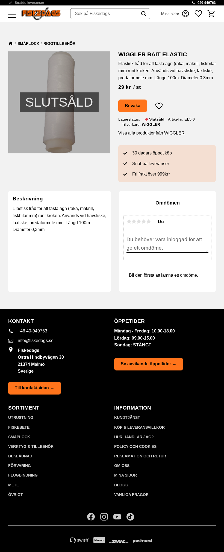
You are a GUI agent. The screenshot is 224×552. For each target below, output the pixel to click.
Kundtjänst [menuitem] (127, 417)
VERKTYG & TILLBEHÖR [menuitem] (31, 446)
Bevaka (132, 105)
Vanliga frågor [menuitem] (131, 494)
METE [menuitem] (13, 485)
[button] (12, 15)
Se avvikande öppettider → (148, 363)
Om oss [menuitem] (121, 465)
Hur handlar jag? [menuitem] (134, 437)
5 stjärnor (148, 221)
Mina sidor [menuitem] (125, 475)
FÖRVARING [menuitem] (19, 465)
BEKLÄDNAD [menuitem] (20, 456)
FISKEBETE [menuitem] (19, 427)
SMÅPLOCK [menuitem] (19, 437)
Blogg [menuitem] (121, 485)
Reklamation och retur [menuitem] (140, 456)
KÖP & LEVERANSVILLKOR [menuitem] (139, 427)
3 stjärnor (138, 221)
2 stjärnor (133, 221)
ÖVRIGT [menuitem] (15, 494)
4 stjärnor (143, 221)
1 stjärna (128, 221)
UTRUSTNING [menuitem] (20, 417)
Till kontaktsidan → (34, 387)
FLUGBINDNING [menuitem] (23, 475)
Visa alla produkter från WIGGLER (151, 133)
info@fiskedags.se (36, 340)
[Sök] (143, 13)
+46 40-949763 (32, 331)
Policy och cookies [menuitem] (135, 446)
